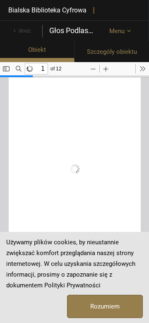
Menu (117, 31)
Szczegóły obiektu (112, 51)
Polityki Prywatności (72, 285)
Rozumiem (105, 306)
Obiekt (37, 49)
